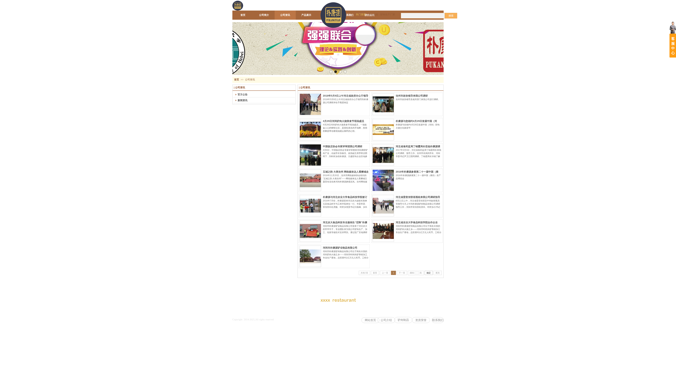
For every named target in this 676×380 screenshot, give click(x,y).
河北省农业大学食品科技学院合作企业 (417, 222)
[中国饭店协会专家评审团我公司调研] (310, 155)
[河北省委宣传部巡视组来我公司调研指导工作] (383, 205)
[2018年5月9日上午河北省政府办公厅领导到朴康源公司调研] (310, 104)
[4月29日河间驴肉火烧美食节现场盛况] (310, 129)
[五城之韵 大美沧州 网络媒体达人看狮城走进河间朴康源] (310, 180)
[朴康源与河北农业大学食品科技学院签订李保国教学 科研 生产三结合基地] (310, 205)
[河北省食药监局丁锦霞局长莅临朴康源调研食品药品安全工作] (383, 155)
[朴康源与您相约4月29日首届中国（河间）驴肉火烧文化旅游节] (383, 129)
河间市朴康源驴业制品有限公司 (340, 247)
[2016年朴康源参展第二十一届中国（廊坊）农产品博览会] (383, 180)
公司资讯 (250, 79)
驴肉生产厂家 (387, 14)
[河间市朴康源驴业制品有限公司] (310, 256)
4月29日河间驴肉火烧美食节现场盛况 (343, 121)
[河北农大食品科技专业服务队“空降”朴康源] (310, 231)
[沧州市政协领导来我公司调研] (383, 104)
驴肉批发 (373, 14)
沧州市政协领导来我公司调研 (412, 95)
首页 (236, 79)
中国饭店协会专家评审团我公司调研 (342, 146)
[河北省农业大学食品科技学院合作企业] (383, 231)
